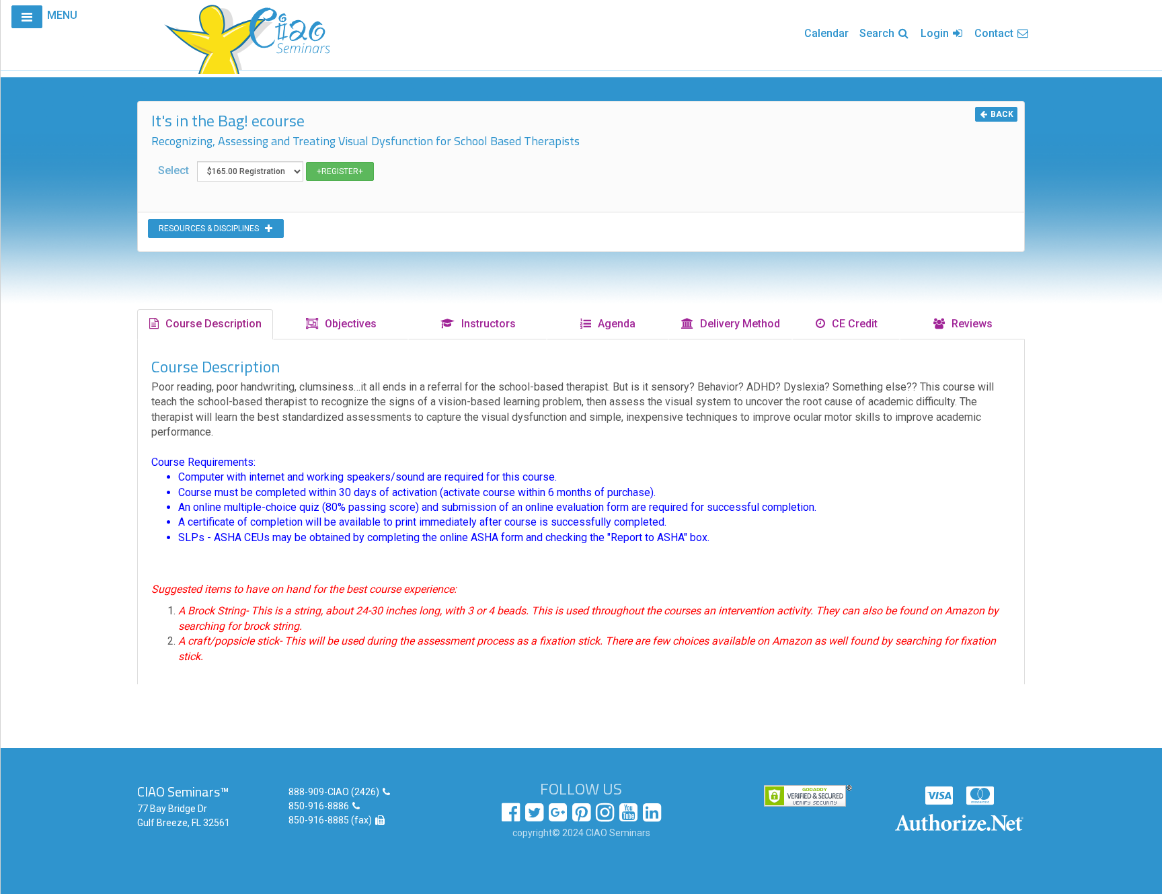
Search (878, 33)
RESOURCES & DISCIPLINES (212, 228)
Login (936, 33)
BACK (1001, 114)
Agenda (613, 323)
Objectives (348, 323)
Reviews (969, 323)
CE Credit (852, 323)
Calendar (826, 33)
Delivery (737, 323)
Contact (995, 33)
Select (177, 170)
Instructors (486, 323)
